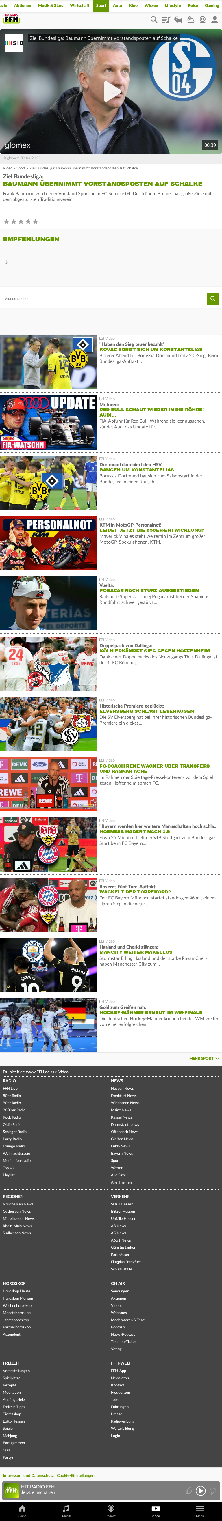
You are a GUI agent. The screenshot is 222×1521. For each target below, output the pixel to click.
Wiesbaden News (125, 1103)
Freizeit (11, 1363)
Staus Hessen (122, 1204)
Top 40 (8, 1168)
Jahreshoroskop (16, 1320)
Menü (200, 1516)
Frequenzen (120, 1393)
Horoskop (14, 1284)
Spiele (8, 1429)
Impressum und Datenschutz (28, 1476)
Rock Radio (12, 1117)
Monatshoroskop (17, 1313)
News (117, 1081)
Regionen (13, 1197)
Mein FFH (214, 17)
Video (7, 168)
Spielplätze (12, 1378)
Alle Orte (118, 1175)
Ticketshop (12, 1414)
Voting (116, 1349)
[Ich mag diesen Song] (189, 1491)
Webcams (119, 1313)
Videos (116, 1306)
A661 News (121, 1240)
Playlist (166, 17)
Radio (9, 1081)
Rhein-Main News (17, 1226)
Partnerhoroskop (17, 1327)
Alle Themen (121, 1182)
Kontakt (117, 1385)
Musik (66, 1516)
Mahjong (10, 1436)
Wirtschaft (79, 6)
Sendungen (120, 1291)
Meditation (12, 1393)
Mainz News (121, 1110)
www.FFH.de (37, 1072)
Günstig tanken (123, 1248)
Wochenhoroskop (17, 1306)
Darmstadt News (125, 1125)
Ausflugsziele (14, 1400)
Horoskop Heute (16, 1291)
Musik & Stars (50, 6)
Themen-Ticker (123, 1342)
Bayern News (122, 1154)
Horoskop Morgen (18, 1298)
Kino (133, 6)
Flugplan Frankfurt (126, 1262)
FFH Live (10, 1089)
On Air (118, 1284)
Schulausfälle (121, 1269)
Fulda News (120, 1146)
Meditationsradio (17, 1161)
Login (115, 1436)
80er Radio (12, 1096)
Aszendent (12, 1335)
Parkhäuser (120, 1255)
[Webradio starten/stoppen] (201, 1491)
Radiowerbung (122, 1421)
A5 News (118, 1233)
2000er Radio (14, 1110)
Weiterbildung (122, 1429)
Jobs (115, 1400)
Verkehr (120, 1197)
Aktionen (22, 6)
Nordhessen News (18, 1204)
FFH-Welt (121, 1363)
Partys (8, 1458)
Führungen (120, 1407)
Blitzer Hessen (123, 1212)
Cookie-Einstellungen (76, 1476)
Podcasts (118, 1327)
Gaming (212, 6)
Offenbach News (124, 1132)
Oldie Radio (12, 1125)
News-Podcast (123, 1335)
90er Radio (12, 1103)
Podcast (111, 1516)
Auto (117, 6)
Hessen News (122, 1089)
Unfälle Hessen (123, 1219)
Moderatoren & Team (128, 1320)
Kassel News (121, 1117)
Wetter (190, 17)
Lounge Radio (14, 1146)
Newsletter (120, 1378)
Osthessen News (17, 1212)
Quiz (6, 1450)
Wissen (151, 6)
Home (22, 1516)
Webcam (202, 17)
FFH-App (118, 1371)
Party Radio (12, 1139)
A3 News (118, 1226)
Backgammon (14, 1443)
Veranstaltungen (16, 1371)
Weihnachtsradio (16, 1154)
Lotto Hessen (14, 1421)
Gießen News (122, 1139)
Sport (101, 6)
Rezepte (9, 1385)
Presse (116, 1414)
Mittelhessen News (19, 1219)
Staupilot (178, 17)
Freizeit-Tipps (14, 1407)
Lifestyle (173, 6)
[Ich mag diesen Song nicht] (212, 1491)
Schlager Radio (15, 1132)
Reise (193, 6)
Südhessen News (17, 1233)
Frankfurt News (124, 1096)
